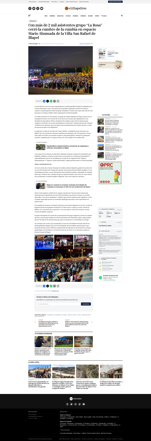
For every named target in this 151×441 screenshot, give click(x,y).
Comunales (52, 16)
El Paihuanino (94, 423)
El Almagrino (63, 417)
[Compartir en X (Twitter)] (47, 101)
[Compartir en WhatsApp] (51, 101)
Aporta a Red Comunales (115, 1)
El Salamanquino (114, 425)
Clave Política (54, 1)
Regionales (75, 16)
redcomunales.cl (32, 414)
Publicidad (108, 439)
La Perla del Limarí (72, 425)
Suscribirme (86, 304)
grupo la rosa (72, 314)
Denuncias (114, 439)
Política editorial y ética (64, 439)
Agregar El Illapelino (85, 43)
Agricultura (60, 16)
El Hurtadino (110, 423)
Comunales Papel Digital (43, 1)
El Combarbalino (91, 425)
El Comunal (63, 423)
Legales (104, 16)
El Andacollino (102, 423)
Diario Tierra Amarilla (98, 417)
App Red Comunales (84, 1)
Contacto (120, 439)
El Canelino (99, 425)
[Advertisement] (110, 79)
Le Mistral (61, 1)
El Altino (106, 417)
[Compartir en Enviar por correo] (54, 101)
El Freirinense (70, 418)
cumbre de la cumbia (61, 314)
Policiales (68, 16)
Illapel (79, 314)
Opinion (97, 16)
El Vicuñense (86, 423)
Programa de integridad (99, 439)
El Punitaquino (82, 425)
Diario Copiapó (88, 417)
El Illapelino (106, 425)
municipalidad (86, 314)
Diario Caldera (79, 417)
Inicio (46, 16)
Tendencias (83, 16)
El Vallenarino (113, 417)
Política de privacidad (76, 439)
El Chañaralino (71, 417)
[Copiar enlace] (58, 101)
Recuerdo (90, 16)
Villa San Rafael (39, 316)
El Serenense (70, 423)
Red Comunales (32, 1)
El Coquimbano (78, 423)
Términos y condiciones (87, 439)
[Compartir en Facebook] (44, 101)
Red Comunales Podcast (71, 1)
